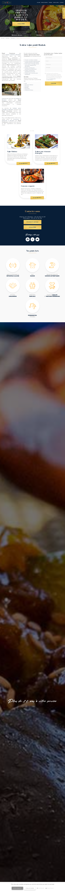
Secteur (8, 38)
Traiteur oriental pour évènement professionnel (30, 68)
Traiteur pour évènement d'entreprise (42, 152)
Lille (26, 83)
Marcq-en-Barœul (29, 84)
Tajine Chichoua (12, 152)
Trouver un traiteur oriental (31, 60)
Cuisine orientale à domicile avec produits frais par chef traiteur (32, 62)
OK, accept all (17, 888)
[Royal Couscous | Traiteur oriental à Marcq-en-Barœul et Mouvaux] (6, 2)
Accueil (38, 2)
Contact (62, 2)
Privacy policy (50, 888)
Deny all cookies (30, 888)
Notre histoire (44, 2)
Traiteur (50, 2)
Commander (21, 24)
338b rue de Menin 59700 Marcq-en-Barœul (22, 32)
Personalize (41, 888)
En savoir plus (23, 163)
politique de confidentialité (50, 79)
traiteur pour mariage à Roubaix (11, 108)
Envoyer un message (33, 222)
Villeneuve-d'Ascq (29, 90)
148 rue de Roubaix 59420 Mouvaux (44, 32)
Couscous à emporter (28, 186)
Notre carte (56, 2)
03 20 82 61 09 (27, 35)
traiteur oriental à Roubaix (13, 54)
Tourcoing (27, 88)
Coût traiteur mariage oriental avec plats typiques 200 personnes (32, 65)
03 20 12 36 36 (47, 35)
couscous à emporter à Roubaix (11, 119)
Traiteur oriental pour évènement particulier (30, 71)
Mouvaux (27, 86)
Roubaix (13, 38)
